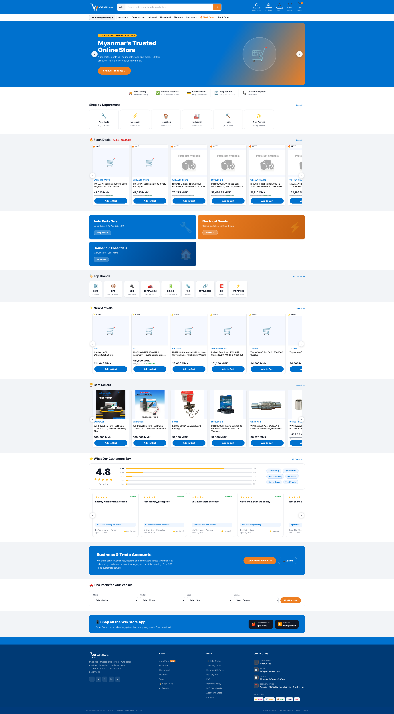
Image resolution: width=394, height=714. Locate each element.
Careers (210, 697)
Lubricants (191, 17)
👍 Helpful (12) (130, 531)
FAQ (208, 679)
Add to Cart (111, 201)
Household (165, 17)
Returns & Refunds (215, 670)
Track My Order (213, 665)
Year (189, 595)
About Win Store (214, 693)
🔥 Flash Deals (207, 17)
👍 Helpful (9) (178, 531)
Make (95, 595)
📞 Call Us (287, 560)
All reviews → (298, 459)
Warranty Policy (213, 683)
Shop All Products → (114, 70)
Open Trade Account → (260, 560)
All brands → (299, 276)
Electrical (178, 17)
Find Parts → (290, 600)
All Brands (164, 688)
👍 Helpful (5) (275, 531)
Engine (237, 595)
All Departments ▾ (104, 17)
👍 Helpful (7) (226, 531)
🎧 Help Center (213, 661)
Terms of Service (286, 710)
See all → (300, 105)
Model (142, 595)
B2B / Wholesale (214, 688)
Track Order (223, 17)
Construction (138, 17)
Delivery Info (212, 674)
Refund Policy (302, 710)
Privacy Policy (269, 710)
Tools (161, 679)
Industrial (152, 17)
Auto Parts (123, 17)
